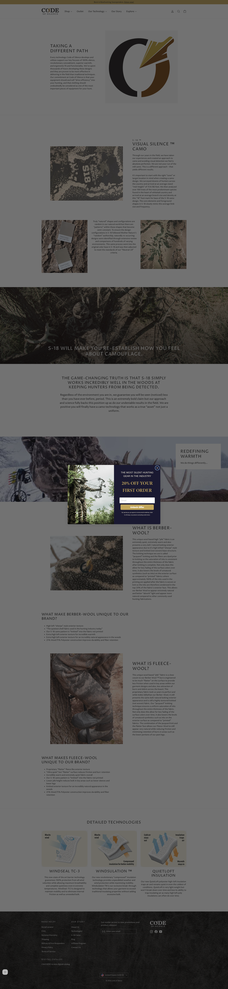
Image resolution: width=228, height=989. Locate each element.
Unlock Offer (137, 507)
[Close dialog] (157, 468)
